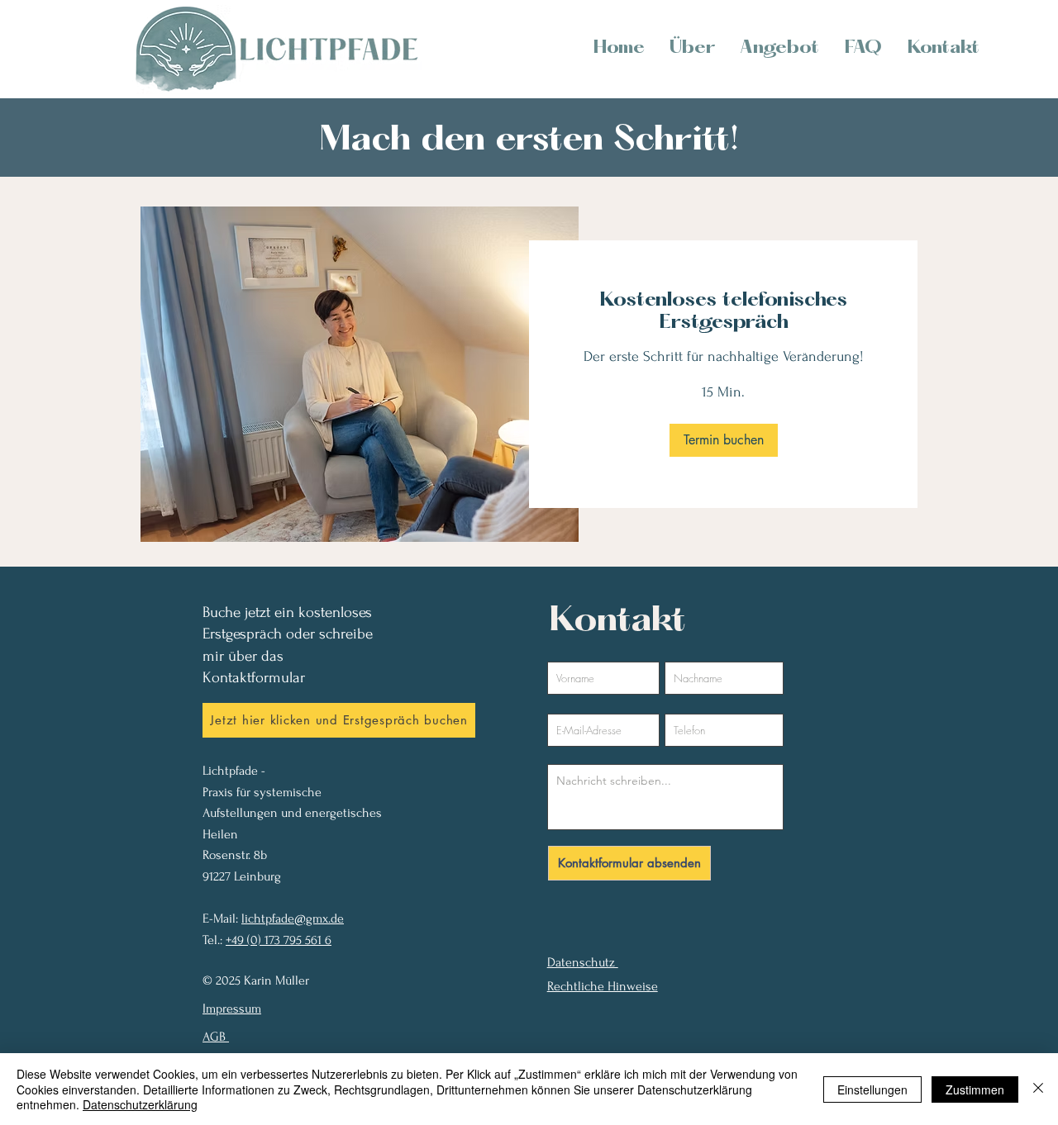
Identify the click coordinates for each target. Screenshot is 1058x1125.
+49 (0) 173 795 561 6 (278, 940)
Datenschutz (582, 962)
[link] (723, 313)
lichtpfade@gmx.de (292, 918)
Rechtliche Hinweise (602, 986)
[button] (724, 440)
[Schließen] (1038, 1089)
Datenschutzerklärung (140, 1104)
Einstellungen (872, 1089)
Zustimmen (975, 1089)
